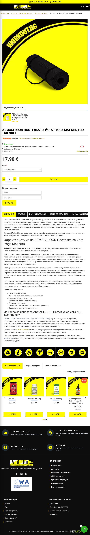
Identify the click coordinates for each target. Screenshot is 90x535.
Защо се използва (59, 214)
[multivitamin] (50, 352)
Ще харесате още (12, 366)
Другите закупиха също (14, 108)
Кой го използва (37, 214)
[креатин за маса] (39, 352)
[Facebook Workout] (16, 474)
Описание (9, 214)
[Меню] (8, 7)
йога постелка (23, 330)
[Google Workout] (26, 474)
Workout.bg (5, 13)
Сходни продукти (32, 366)
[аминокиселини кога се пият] (28, 352)
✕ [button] (81, 526)
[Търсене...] (82, 7)
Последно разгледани (75, 372)
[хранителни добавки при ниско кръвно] (71, 352)
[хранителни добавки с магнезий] (60, 352)
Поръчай (9, 203)
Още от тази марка (53, 366)
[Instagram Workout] (21, 474)
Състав (22, 214)
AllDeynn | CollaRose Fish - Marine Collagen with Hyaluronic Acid (20, 116)
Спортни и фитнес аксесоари (21, 13)
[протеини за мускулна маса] (7, 352)
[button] (4, 398)
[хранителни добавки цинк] (82, 352)
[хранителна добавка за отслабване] (18, 352)
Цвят (4, 166)
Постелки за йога (41, 13)
